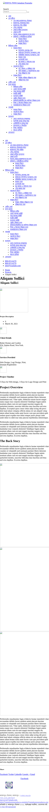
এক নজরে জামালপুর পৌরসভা (22, 21)
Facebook (4, 774)
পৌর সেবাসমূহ (17, 27)
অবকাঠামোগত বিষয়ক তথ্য (21, 105)
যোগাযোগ (11, 132)
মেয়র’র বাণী (17, 32)
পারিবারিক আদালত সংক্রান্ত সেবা (28, 55)
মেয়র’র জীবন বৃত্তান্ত (20, 30)
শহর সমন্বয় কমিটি (19, 91)
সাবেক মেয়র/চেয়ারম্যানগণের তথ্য (24, 34)
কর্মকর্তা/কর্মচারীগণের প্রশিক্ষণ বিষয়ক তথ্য (26, 100)
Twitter (11, 774)
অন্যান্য (11, 116)
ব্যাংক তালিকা (17, 130)
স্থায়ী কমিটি (17, 93)
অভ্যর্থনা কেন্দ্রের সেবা (25, 50)
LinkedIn (18, 774)
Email (32, 774)
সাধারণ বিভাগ (22, 39)
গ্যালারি (10, 107)
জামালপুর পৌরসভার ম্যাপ (21, 23)
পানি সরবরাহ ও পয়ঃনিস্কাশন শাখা (28, 71)
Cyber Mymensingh (8, 807)
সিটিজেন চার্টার (12, 46)
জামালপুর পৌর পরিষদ (20, 25)
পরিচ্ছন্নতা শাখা (23, 80)
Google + (26, 774)
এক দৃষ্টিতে (11, 18)
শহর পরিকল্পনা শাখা (24, 73)
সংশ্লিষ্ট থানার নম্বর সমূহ (21, 121)
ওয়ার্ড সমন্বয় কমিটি (19, 89)
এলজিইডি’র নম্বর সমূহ (20, 123)
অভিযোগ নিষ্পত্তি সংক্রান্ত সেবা (29, 52)
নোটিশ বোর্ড (12, 82)
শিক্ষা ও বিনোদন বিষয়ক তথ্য (22, 103)
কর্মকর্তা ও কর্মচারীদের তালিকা (22, 36)
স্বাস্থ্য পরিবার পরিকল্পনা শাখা (27, 77)
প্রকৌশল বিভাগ (23, 41)
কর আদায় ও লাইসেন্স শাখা (26, 62)
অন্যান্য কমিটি (18, 96)
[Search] (28, 12)
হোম (9, 16)
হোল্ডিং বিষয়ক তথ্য (19, 98)
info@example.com (13, 266)
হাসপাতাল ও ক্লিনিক (20, 125)
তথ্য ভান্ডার (12, 84)
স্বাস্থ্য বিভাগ (22, 43)
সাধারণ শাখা (22, 57)
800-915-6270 (10, 261)
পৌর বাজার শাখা (23, 64)
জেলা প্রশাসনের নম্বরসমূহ (21, 119)
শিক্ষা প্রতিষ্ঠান (17, 128)
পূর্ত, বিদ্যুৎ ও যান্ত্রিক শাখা (26, 68)
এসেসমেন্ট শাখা (23, 59)
